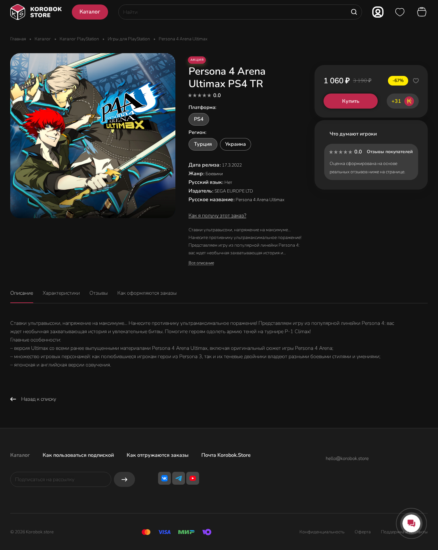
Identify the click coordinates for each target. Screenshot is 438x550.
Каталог (20, 455)
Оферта (363, 532)
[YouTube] (192, 478)
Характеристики (61, 293)
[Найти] (354, 12)
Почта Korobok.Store (226, 455)
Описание (21, 293)
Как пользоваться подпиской (78, 455)
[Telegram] (178, 478)
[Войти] (377, 12)
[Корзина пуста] (422, 12)
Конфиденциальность (321, 532)
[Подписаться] (124, 479)
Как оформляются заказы (147, 293)
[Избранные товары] (400, 12)
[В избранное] (416, 80)
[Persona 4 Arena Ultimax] (92, 135)
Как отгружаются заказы (158, 455)
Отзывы (98, 293)
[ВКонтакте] (164, 478)
